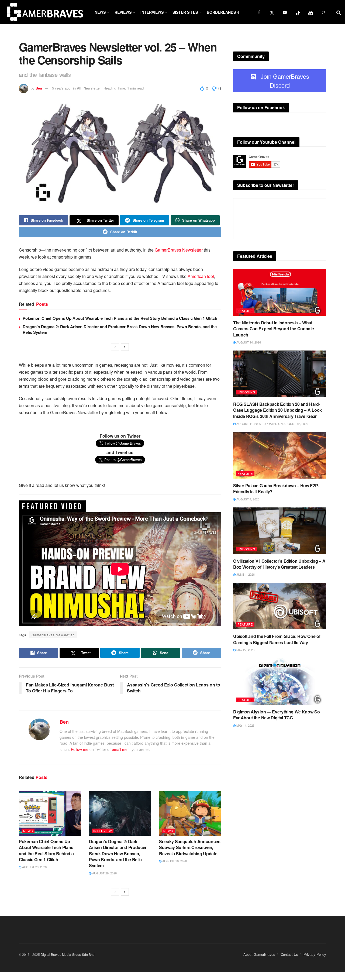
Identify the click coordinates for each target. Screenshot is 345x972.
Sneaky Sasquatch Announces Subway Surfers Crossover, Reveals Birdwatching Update (189, 847)
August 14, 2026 (248, 342)
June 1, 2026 (245, 574)
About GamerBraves (259, 954)
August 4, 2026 (247, 499)
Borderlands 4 (223, 12)
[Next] (125, 347)
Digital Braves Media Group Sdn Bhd (68, 954)
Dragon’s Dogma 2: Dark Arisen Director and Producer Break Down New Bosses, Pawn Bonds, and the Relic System (120, 329)
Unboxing (246, 392)
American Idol (201, 276)
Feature (245, 310)
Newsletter (92, 88)
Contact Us (289, 954)
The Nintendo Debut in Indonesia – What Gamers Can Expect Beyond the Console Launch (273, 329)
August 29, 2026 (34, 867)
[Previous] (115, 347)
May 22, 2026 (245, 650)
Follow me (79, 749)
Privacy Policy (314, 954)
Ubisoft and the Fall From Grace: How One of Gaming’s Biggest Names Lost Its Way (276, 639)
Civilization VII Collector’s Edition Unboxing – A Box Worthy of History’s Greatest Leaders (279, 564)
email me (119, 749)
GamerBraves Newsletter (179, 250)
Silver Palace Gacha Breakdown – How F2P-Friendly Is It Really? (276, 488)
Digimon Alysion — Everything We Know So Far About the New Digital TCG (276, 715)
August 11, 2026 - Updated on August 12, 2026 (272, 423)
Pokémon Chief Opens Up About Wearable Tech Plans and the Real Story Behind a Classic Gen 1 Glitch (120, 318)
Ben (39, 88)
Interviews (152, 12)
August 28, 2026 (174, 861)
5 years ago (61, 88)
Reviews (123, 12)
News (100, 12)
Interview (102, 831)
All (79, 88)
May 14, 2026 (245, 725)
